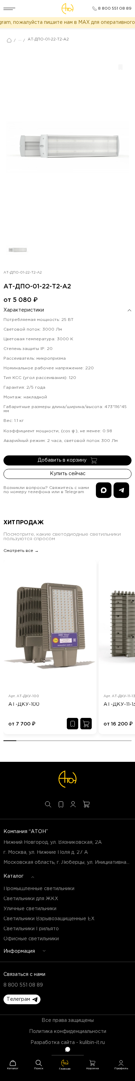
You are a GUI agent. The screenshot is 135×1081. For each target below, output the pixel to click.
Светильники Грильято (31, 929)
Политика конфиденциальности (67, 1031)
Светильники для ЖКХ (30, 899)
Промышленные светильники (38, 889)
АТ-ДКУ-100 (23, 704)
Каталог (13, 876)
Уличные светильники (29, 909)
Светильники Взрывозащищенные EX (48, 919)
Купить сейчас (68, 474)
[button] (21, 999)
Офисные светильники (31, 939)
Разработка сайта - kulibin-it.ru (67, 1043)
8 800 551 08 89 (23, 985)
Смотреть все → (21, 551)
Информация (19, 951)
